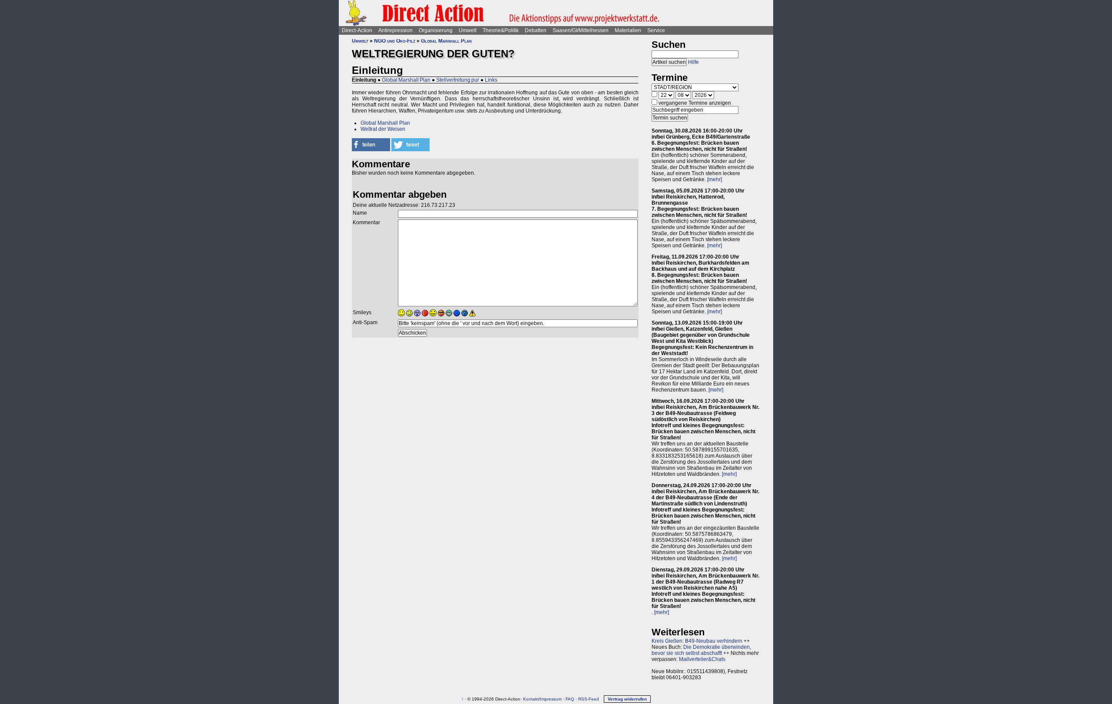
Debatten (535, 30)
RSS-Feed (588, 699)
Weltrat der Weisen (383, 129)
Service (656, 30)
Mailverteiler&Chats (702, 659)
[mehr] (714, 179)
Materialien (628, 30)
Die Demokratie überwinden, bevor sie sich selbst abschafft (701, 650)
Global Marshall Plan (446, 41)
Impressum (551, 699)
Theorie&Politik (501, 30)
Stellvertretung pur (457, 80)
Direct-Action (357, 30)
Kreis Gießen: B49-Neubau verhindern (697, 641)
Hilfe (693, 62)
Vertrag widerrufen (627, 699)
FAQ (570, 699)
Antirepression (395, 30)
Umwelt (468, 30)
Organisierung (436, 30)
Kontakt (531, 699)
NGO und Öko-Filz (394, 41)
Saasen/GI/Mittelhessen (581, 30)
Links (491, 80)
